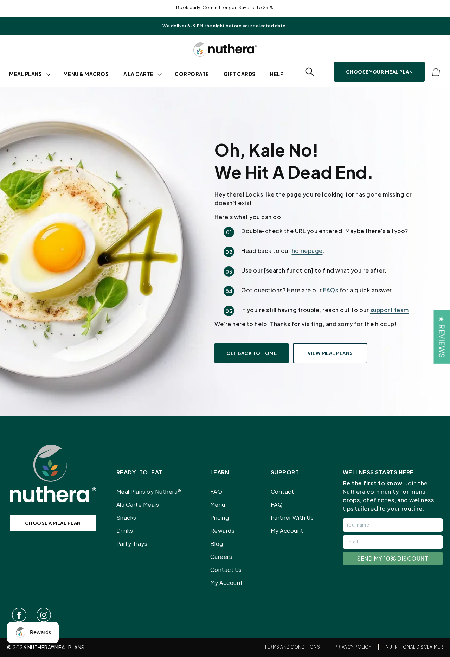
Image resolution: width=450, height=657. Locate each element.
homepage (307, 250)
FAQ (216, 491)
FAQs (330, 290)
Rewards (222, 530)
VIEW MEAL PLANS (330, 353)
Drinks (124, 530)
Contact (282, 491)
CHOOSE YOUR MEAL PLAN (379, 72)
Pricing (219, 517)
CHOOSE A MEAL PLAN (53, 523)
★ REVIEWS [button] (441, 337)
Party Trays (132, 543)
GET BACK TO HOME (251, 353)
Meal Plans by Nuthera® (148, 491)
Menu (217, 504)
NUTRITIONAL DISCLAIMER (414, 647)
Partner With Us (292, 517)
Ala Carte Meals (137, 504)
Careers (221, 556)
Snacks (126, 517)
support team (389, 309)
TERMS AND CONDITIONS (292, 647)
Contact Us (226, 569)
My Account (226, 582)
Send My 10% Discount (392, 558)
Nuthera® (40, 647)
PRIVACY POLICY (352, 647)
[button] (310, 72)
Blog (216, 543)
